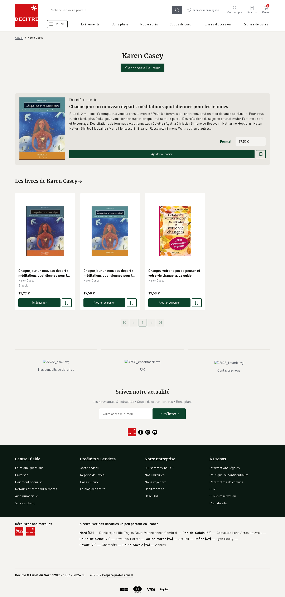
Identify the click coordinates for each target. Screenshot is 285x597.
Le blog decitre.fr (92, 489)
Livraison (21, 475)
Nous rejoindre (155, 482)
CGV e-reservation (222, 496)
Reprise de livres (92, 475)
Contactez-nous (228, 370)
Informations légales (224, 468)
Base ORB (152, 496)
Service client (25, 503)
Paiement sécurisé (29, 482)
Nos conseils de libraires (56, 369)
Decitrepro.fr (154, 489)
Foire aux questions (29, 468)
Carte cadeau (89, 468)
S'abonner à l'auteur (142, 67)
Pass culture (89, 482)
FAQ (142, 369)
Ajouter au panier (162, 154)
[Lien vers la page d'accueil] (26, 15)
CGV (212, 489)
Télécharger (39, 302)
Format (225, 141)
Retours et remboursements (36, 489)
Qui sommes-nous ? (159, 468)
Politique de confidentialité (228, 475)
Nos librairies (155, 475)
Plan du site (218, 503)
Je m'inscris (169, 413)
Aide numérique (26, 496)
